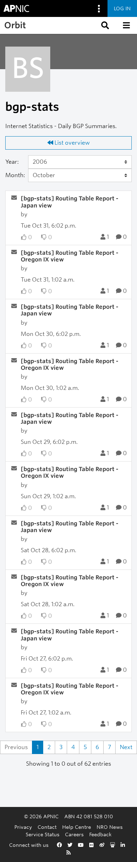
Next (126, 747)
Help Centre (76, 827)
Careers (74, 834)
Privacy (23, 827)
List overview (71, 142)
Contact (47, 827)
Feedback (100, 834)
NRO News (110, 827)
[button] (104, 25)
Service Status (42, 834)
